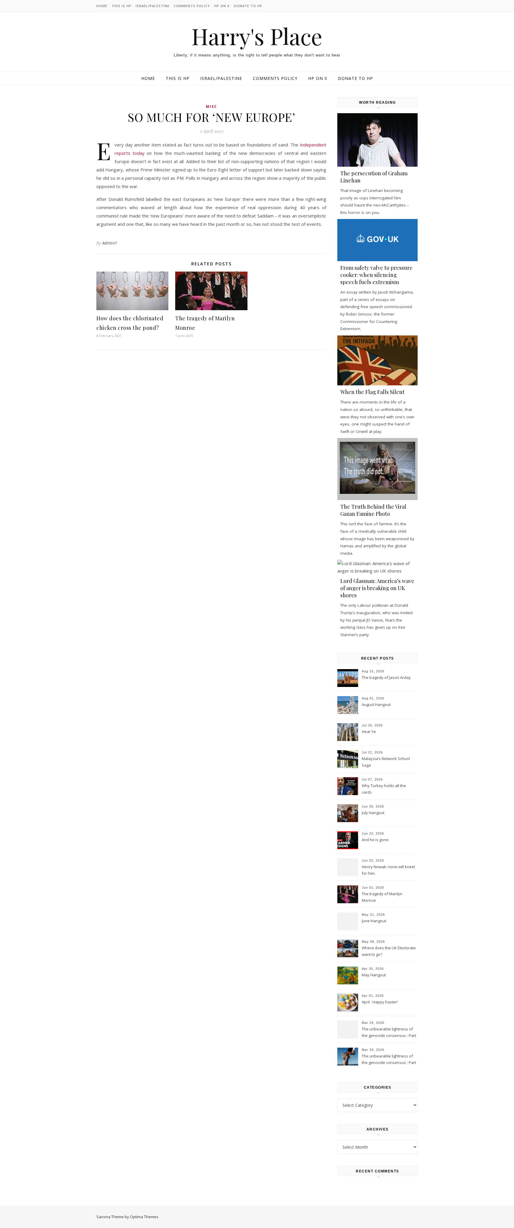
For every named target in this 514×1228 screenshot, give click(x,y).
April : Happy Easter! (380, 1002)
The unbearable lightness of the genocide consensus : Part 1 (389, 1059)
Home (101, 6)
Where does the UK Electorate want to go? (389, 951)
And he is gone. (375, 839)
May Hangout (374, 975)
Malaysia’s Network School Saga (386, 762)
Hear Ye (369, 731)
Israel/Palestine (153, 6)
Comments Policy (192, 6)
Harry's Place (257, 36)
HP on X (222, 6)
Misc (211, 106)
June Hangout (374, 920)
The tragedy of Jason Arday (386, 677)
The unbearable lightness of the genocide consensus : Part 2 (389, 1032)
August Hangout (376, 704)
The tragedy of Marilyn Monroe (382, 897)
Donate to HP (248, 6)
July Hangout (373, 812)
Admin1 (109, 243)
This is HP (121, 6)
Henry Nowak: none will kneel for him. (388, 870)
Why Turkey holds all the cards (384, 789)
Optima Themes (144, 1216)
